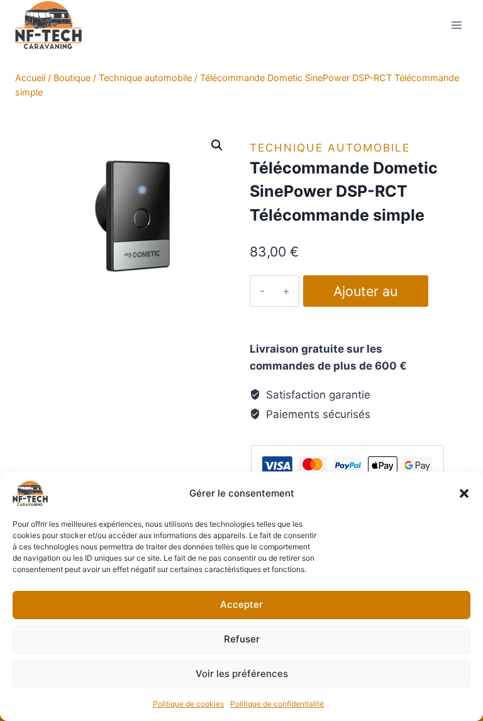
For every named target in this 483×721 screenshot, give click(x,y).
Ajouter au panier (365, 295)
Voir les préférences (242, 674)
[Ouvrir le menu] (456, 25)
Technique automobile (330, 147)
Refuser (242, 639)
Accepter (241, 604)
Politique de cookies (188, 703)
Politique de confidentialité (277, 703)
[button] (464, 493)
